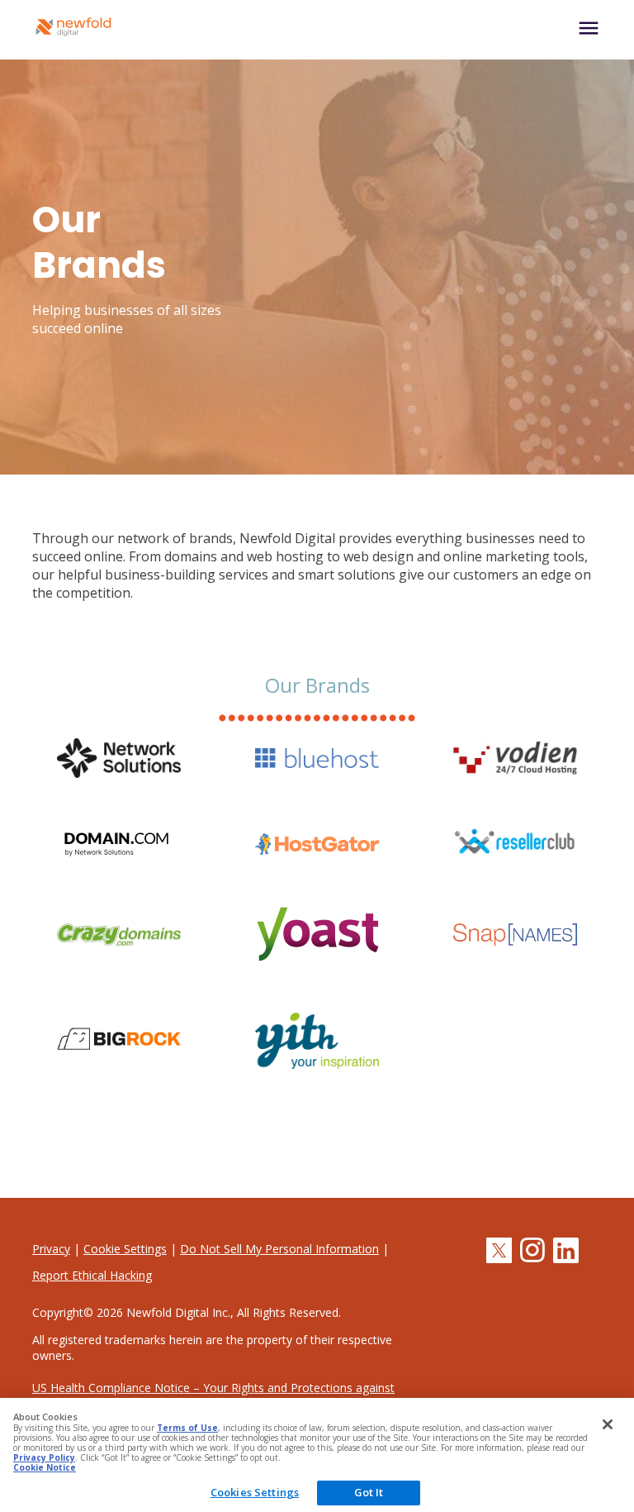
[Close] (607, 1424)
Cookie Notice (44, 1467)
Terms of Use (187, 1427)
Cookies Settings (255, 1492)
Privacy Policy (44, 1457)
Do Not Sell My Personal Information (279, 1249)
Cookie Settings (125, 1249)
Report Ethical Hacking (92, 1275)
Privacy (51, 1249)
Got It (369, 1492)
